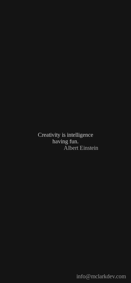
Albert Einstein (81, 148)
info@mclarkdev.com (101, 276)
